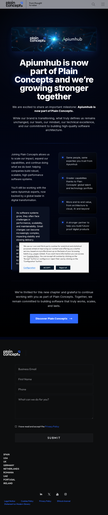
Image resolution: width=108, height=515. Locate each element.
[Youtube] (57, 494)
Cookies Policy (27, 501)
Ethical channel (63, 501)
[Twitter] (49, 494)
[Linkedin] (41, 494)
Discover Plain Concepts (51, 318)
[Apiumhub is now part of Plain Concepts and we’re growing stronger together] (11, 353)
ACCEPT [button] (46, 267)
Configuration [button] (29, 267)
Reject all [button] (63, 267)
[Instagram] (65, 494)
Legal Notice (9, 501)
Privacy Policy (52, 426)
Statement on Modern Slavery (17, 504)
